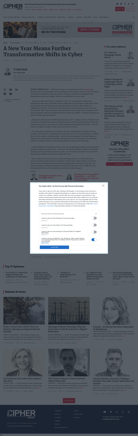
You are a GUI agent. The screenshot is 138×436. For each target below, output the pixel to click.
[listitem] (69, 214)
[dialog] (69, 218)
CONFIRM (54, 247)
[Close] (104, 186)
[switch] (94, 218)
